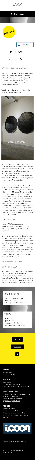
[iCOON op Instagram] (17, 354)
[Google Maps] (17, 384)
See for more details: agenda (11, 262)
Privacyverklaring (21, 441)
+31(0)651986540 (9, 374)
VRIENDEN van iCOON (10, 415)
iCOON (17, 4)
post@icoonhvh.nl (9, 372)
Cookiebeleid (7, 441)
